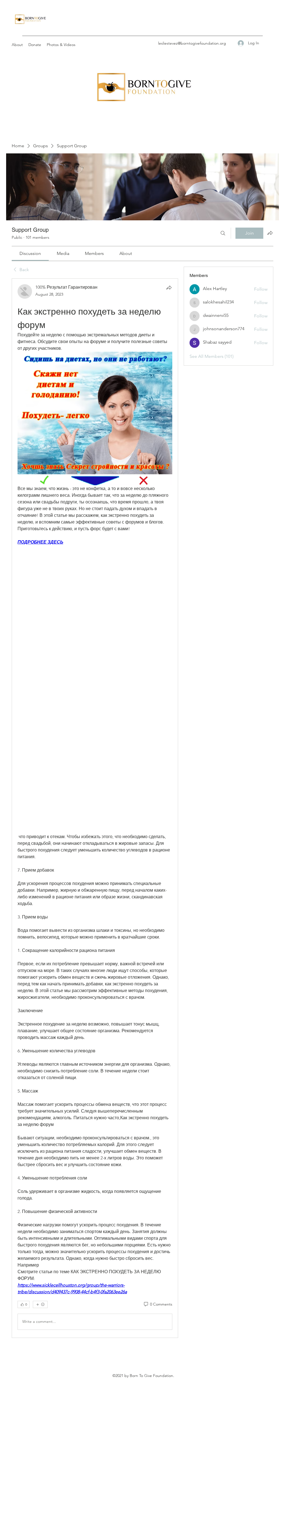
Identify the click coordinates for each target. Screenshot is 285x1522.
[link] (30, 253)
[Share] (169, 287)
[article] (95, 808)
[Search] (223, 233)
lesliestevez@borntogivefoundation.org (192, 43)
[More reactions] (40, 1304)
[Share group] (270, 233)
